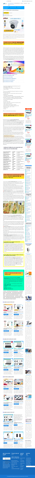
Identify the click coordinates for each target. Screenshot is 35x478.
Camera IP (21, 3)
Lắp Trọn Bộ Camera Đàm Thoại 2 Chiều (28, 233)
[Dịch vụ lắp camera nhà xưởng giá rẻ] (6, 460)
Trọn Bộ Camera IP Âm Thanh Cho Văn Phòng (18, 402)
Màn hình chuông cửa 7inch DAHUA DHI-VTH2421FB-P (28, 145)
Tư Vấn (28, 3)
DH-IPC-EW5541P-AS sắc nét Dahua (8, 386)
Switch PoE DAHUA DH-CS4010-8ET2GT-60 (28, 116)
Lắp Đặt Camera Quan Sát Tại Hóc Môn (28, 399)
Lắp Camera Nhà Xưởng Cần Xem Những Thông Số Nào (28, 326)
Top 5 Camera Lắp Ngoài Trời (28, 180)
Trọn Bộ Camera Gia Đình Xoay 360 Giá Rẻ (8, 350)
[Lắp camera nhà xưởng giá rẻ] (5, 4)
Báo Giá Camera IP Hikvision (28, 192)
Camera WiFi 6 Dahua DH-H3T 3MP (8, 441)
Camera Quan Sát (6, 7)
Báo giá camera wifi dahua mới (28, 183)
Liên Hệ (9, 5)
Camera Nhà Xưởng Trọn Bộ (22, 461)
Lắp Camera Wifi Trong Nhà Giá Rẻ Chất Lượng (28, 216)
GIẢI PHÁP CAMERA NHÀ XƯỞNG (27, 1)
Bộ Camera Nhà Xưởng (17, 3)
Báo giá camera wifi (28, 174)
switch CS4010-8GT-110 (28, 131)
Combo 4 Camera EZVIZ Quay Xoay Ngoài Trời (18, 367)
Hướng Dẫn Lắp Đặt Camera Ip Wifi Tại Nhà (28, 423)
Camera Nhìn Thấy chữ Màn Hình (28, 170)
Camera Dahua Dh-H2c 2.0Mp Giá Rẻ (28, 254)
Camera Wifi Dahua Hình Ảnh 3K (28, 220)
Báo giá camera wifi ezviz (28, 185)
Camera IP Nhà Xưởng (22, 464)
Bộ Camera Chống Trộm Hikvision (28, 229)
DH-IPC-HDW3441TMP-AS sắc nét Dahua (10, 10)
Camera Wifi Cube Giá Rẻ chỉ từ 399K (28, 209)
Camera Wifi (25, 3)
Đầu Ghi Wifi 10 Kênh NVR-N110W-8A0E (8, 367)
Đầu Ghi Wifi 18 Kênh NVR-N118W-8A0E (18, 350)
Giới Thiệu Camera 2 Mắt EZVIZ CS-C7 (12, 291)
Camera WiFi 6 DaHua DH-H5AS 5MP (18, 423)
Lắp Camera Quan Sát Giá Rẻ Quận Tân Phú (28, 276)
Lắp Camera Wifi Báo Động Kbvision (28, 197)
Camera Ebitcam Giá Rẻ (28, 206)
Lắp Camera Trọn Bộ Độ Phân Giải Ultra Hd (28, 226)
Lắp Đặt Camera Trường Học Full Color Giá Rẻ (12, 296)
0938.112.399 (9, 1)
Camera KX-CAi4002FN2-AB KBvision (8, 312)
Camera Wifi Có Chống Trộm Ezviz (28, 213)
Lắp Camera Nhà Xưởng (10, 3)
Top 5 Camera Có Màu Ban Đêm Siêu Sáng (28, 177)
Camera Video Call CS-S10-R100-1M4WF (18, 441)
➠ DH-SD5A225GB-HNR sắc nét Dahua (8, 328)
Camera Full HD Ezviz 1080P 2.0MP (28, 204)
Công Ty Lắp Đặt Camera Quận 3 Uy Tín (28, 375)
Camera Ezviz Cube (28, 201)
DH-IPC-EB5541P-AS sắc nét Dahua (18, 386)
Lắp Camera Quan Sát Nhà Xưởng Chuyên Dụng (13, 297)
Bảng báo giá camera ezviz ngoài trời (28, 188)
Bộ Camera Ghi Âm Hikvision (28, 237)
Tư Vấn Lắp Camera (21, 469)
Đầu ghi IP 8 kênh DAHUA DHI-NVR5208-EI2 (28, 160)
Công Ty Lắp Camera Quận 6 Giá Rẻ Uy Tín (28, 353)
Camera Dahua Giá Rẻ (13, 7)
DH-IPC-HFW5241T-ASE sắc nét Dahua (18, 329)
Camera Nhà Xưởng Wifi (22, 466)
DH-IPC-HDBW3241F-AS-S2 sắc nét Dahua (8, 403)
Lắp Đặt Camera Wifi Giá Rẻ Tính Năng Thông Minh (13, 298)
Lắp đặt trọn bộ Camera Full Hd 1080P (28, 239)
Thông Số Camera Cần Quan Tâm (28, 301)
